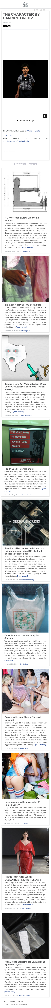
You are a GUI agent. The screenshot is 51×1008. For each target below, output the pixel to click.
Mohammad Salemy (27, 580)
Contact (13, 1001)
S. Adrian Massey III (27, 415)
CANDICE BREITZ (10, 151)
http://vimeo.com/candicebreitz (16, 141)
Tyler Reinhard (25, 495)
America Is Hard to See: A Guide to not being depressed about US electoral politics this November (24, 551)
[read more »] (27, 248)
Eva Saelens (24, 664)
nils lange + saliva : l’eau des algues (22, 305)
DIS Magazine (25, 4)
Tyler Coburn (26, 251)
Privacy (20, 1001)
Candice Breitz (33, 131)
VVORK (9, 135)
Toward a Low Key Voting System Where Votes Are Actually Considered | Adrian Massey (25, 387)
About (6, 1001)
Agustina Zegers (24, 995)
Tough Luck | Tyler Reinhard (19, 469)
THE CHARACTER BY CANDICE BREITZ (21, 16)
